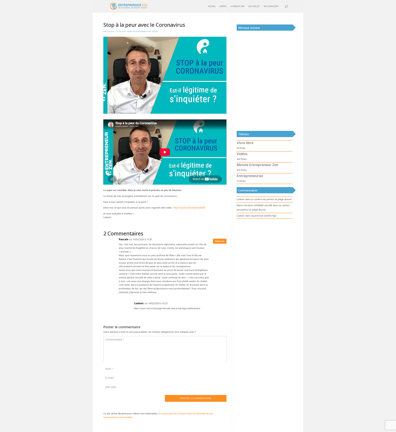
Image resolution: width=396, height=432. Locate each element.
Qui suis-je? (254, 6)
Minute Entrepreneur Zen (139, 32)
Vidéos (223, 6)
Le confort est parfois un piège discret (271, 199)
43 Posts (241, 148)
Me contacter (271, 6)
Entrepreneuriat (250, 175)
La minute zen (237, 6)
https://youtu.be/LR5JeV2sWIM (189, 207)
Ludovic (110, 32)
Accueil (211, 6)
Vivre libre (245, 142)
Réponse (219, 241)
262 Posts (242, 159)
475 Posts (242, 170)
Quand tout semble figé (263, 215)
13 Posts (241, 181)
